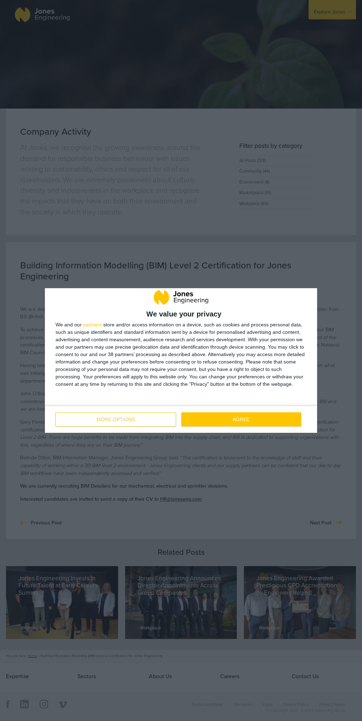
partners (92, 324)
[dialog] (181, 360)
